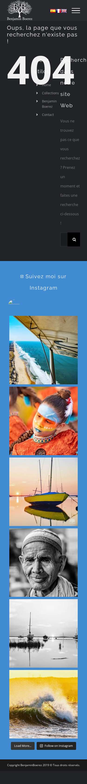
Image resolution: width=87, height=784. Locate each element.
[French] (58, 11)
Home (46, 85)
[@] (21, 305)
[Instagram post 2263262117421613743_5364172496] (43, 421)
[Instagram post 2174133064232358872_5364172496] (43, 704)
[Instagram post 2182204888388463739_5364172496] (43, 633)
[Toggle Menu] (76, 10)
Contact (48, 114)
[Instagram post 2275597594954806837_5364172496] (43, 350)
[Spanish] (52, 11)
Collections (50, 93)
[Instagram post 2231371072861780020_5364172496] (43, 491)
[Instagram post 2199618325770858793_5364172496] (43, 562)
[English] (64, 11)
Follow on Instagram (59, 746)
